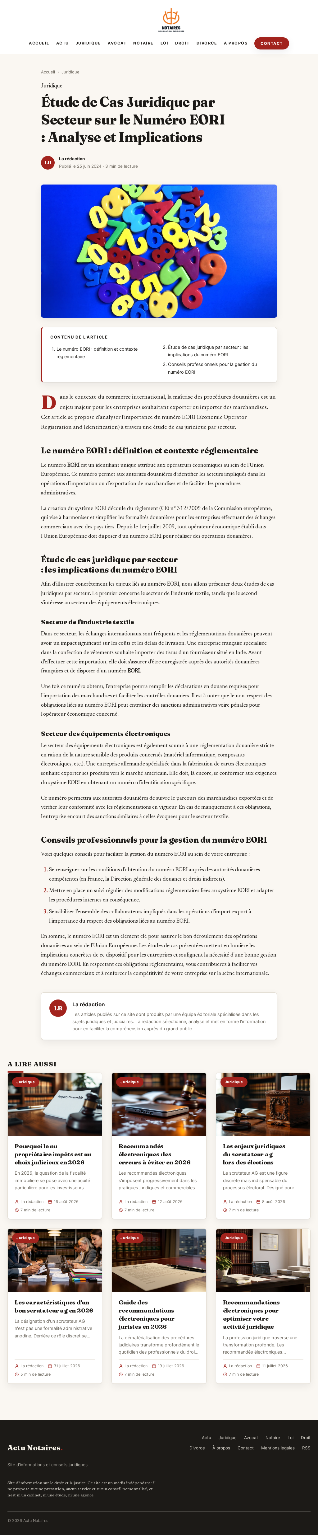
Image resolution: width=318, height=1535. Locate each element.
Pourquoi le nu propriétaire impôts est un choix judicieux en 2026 (53, 1154)
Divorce (207, 43)
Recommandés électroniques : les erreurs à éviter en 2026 (154, 1154)
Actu (62, 43)
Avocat (117, 43)
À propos (236, 43)
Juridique (88, 43)
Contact (272, 43)
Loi (165, 43)
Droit (182, 43)
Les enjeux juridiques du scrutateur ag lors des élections (254, 1154)
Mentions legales (278, 1447)
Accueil (39, 43)
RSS (306, 1447)
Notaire (143, 43)
